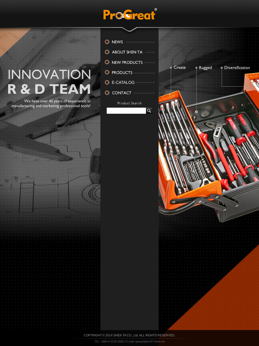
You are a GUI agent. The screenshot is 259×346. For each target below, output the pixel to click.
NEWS (129, 42)
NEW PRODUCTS (129, 62)
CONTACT (129, 93)
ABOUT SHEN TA (129, 52)
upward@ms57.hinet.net (150, 341)
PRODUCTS (129, 72)
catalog (129, 83)
